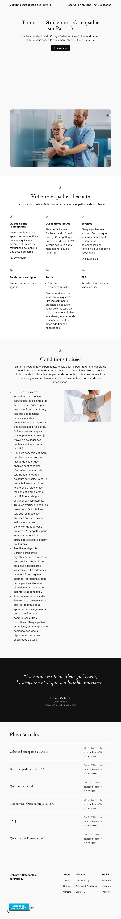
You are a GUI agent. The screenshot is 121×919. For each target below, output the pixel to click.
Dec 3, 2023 (90, 782)
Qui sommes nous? (21, 786)
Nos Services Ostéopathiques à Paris (32, 803)
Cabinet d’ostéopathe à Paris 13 (29, 751)
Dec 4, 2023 (90, 747)
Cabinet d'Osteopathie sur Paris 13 (30, 4)
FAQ (13, 821)
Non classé (91, 756)
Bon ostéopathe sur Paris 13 (27, 769)
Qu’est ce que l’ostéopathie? (27, 838)
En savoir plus (60, 48)
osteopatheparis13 (93, 752)
